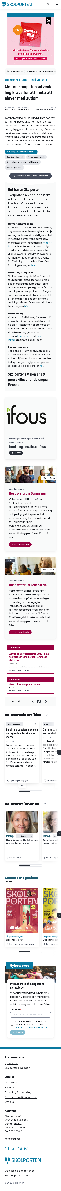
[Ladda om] (47, 715)
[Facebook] (25, 701)
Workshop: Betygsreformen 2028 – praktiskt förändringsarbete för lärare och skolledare (29, 657)
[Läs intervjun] (22, 822)
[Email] (45, 701)
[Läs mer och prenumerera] (22, 910)
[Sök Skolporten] (48, 4)
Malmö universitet (45, 109)
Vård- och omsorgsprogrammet (25, 684)
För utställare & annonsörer (21, 1097)
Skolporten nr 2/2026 (51, 940)
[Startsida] (7, 71)
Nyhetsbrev (11, 1063)
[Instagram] (26, 1148)
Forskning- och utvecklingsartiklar (43, 71)
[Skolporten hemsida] (16, 4)
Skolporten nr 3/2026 (14, 940)
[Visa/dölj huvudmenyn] (56, 4)
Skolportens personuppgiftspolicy (31, 1027)
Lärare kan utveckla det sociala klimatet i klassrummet (22, 842)
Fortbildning (12, 1082)
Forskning (18, 71)
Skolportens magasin (17, 1068)
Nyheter (9, 1087)
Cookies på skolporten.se (20, 1170)
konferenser (24, 336)
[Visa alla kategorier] (36, 724)
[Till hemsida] (23, 1160)
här (33, 265)
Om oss (9, 1102)
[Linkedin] (32, 701)
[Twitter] (39, 701)
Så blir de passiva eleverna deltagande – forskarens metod (22, 733)
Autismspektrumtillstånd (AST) (26, 80)
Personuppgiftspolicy (17, 1175)
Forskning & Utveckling (18, 1092)
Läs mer (9, 881)
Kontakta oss (12, 1139)
